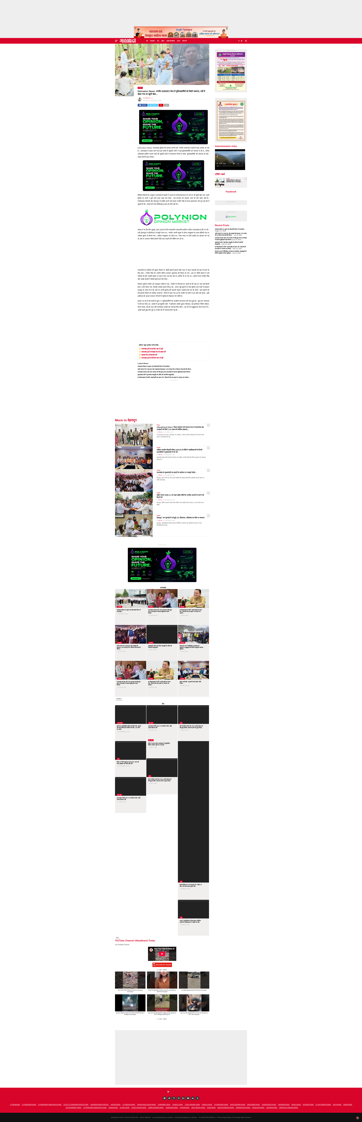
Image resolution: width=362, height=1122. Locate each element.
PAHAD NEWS (347, 1104)
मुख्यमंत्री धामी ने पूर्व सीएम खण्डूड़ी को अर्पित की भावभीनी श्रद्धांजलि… (156, 374)
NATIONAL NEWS (308, 1104)
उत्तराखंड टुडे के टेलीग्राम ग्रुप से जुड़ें (152, 357)
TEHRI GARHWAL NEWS (192, 1104)
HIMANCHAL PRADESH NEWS (288, 1107)
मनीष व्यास (147, 98)
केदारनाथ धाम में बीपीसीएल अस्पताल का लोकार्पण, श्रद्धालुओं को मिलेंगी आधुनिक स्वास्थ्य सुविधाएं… (230, 252)
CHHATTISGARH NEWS (139, 1107)
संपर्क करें (184, 41)
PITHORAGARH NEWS (221, 1104)
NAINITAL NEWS (207, 1104)
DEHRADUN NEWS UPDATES (99, 1104)
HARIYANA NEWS (271, 1107)
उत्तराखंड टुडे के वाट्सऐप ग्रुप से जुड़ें (152, 348)
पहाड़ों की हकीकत (170, 41)
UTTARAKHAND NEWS (29, 1104)
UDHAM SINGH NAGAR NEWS (146, 1104)
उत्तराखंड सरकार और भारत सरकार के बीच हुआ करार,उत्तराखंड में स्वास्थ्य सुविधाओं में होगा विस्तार (164, 372)
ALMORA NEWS (115, 1104)
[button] (165, 969)
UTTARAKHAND (15, 1104)
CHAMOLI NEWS (177, 1104)
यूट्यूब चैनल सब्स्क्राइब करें (149, 354)
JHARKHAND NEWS (172, 1107)
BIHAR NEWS (211, 1107)
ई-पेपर (178, 41)
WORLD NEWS (296, 1104)
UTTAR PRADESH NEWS (323, 1104)
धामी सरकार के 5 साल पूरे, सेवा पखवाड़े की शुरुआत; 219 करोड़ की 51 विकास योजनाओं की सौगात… (165, 369)
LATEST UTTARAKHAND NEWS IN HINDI (75, 1104)
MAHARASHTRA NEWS (243, 1107)
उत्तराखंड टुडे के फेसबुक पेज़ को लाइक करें (153, 351)
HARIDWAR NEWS (283, 1104)
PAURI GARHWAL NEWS (237, 1104)
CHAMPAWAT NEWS (164, 1104)
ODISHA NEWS (113, 1107)
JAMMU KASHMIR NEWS (155, 1107)
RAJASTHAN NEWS (258, 1107)
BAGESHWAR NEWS (253, 1104)
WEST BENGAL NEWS (198, 1107)
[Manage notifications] (357, 1117)
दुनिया (162, 41)
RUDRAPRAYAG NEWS (269, 1104)
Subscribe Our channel (163, 964)
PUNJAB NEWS (184, 1107)
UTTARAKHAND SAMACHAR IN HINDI (49, 1104)
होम (147, 41)
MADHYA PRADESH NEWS (226, 1107)
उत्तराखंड (152, 41)
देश (158, 41)
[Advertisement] (181, 13)
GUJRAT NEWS (124, 1107)
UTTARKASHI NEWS (129, 1104)
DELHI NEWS (337, 1104)
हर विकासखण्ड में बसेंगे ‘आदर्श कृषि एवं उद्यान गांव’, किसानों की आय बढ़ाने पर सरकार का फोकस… (164, 377)
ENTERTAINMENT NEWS (73, 1107)
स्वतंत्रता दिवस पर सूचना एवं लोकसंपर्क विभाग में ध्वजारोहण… (154, 366)
